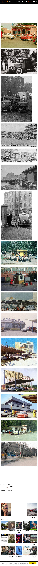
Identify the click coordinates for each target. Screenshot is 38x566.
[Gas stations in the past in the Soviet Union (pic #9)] (19, 290)
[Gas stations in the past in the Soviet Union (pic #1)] (19, 47)
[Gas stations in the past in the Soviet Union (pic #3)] (16, 121)
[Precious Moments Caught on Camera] (33, 529)
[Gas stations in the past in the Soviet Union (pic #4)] (19, 146)
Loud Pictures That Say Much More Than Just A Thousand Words (34, 556)
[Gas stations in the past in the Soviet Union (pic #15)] (19, 440)
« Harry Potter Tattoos (5, 517)
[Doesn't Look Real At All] (26, 554)
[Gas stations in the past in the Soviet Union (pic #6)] (19, 189)
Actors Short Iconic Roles (4, 555)
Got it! (33, 563)
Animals (11, 1)
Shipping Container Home (4, 531)
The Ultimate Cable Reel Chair (12, 531)
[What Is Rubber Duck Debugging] (4, 542)
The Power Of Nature (11, 543)
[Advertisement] (19, 12)
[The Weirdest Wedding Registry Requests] (33, 542)
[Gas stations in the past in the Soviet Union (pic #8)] (19, 264)
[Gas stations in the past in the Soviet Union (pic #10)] (19, 310)
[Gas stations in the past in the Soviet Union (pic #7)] (16, 239)
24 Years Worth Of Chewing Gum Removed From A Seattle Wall (11, 556)
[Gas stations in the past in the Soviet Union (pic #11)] (19, 336)
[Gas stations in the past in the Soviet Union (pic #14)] (19, 417)
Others (30, 1)
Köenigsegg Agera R (33, 517)
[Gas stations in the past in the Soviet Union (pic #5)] (19, 162)
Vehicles (35, 1)
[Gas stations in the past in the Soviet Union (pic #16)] (19, 466)
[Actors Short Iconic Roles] (4, 554)
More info (30, 564)
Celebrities (20, 1)
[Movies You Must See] (26, 542)
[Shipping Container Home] (4, 529)
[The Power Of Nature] (11, 542)
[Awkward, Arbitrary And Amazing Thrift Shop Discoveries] (19, 554)
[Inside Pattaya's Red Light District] (19, 542)
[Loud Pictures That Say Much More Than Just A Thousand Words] (33, 554)
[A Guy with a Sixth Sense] (26, 529)
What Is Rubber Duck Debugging (4, 543)
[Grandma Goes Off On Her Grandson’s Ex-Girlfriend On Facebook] (19, 529)
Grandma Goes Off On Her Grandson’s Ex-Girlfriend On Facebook (19, 531)
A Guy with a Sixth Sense (26, 531)
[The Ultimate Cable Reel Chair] (11, 529)
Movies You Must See (26, 543)
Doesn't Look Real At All (26, 555)
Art (15, 1)
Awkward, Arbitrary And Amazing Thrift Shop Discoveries (19, 556)
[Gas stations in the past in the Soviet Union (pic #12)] (19, 366)
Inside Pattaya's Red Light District (19, 543)
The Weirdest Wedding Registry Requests (34, 544)
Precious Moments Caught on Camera (34, 531)
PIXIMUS (4, 1)
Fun (26, 1)
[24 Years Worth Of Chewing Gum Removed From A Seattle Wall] (11, 554)
